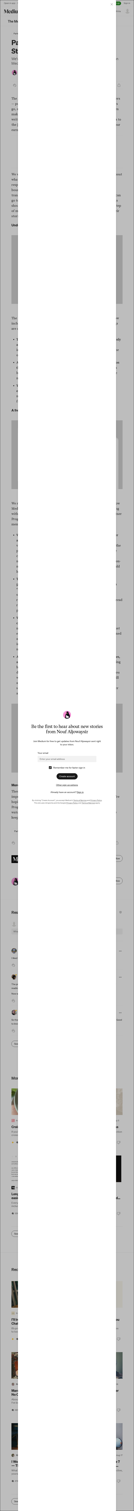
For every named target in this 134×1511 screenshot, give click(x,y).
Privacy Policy (96, 800)
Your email (43, 752)
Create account (67, 776)
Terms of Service (80, 800)
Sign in (80, 792)
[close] (111, 4)
